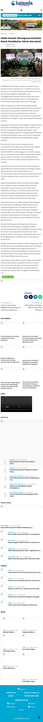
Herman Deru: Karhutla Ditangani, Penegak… (24, 597)
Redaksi (11, 696)
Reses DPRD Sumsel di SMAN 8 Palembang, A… (17, 527)
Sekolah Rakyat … (9, 632)
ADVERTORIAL (6, 503)
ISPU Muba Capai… (29, 681)
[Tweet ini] (31, 297)
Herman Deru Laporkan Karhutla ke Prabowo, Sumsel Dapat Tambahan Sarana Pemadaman (31, 385)
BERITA (12, 476)
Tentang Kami (11, 693)
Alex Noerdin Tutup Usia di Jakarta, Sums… (22, 462)
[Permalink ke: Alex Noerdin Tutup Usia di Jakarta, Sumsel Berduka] (21, 439)
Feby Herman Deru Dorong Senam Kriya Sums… (25, 572)
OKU (17, 557)
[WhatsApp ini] (40, 297)
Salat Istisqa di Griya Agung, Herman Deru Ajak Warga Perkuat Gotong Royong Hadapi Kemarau (10, 385)
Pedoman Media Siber (31, 696)
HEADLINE (12, 460)
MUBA (4, 630)
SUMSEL (10, 570)
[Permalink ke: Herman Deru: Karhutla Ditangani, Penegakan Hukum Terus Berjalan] (32, 352)
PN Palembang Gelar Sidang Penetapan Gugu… (24, 471)
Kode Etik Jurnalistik (31, 693)
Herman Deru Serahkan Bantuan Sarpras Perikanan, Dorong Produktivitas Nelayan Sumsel (32, 339)
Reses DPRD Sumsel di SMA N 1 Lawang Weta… (24, 534)
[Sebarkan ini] (26, 297)
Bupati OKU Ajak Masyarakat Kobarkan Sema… (24, 559)
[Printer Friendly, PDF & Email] (8, 277)
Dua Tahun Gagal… (29, 649)
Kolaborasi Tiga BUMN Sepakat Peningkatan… (21, 487)
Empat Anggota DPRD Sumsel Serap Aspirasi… (24, 542)
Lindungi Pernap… (9, 651)
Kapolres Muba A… (29, 632)
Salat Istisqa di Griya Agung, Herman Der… (23, 605)
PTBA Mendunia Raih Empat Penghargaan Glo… (24, 479)
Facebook (12, 703)
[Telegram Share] (35, 297)
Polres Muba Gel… (9, 668)
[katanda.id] (21, 10)
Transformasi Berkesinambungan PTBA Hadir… (24, 495)
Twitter (33, 703)
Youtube (32, 707)
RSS (23, 710)
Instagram (12, 707)
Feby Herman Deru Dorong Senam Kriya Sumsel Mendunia (10, 338)
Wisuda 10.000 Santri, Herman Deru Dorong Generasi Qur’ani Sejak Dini (10, 360)
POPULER (4, 417)
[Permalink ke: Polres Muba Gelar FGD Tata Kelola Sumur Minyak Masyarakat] (11, 659)
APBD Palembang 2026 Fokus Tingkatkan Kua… (25, 550)
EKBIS (15, 476)
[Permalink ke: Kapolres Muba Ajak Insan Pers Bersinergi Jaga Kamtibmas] (31, 623)
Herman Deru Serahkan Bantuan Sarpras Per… (24, 580)
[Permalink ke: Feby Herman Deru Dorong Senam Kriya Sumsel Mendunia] (10, 328)
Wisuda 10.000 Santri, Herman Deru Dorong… (24, 589)
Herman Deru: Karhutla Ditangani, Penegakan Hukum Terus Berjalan (30, 362)
